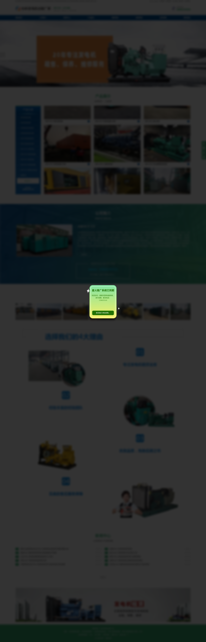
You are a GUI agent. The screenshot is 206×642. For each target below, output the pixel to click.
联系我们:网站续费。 (103, 313)
